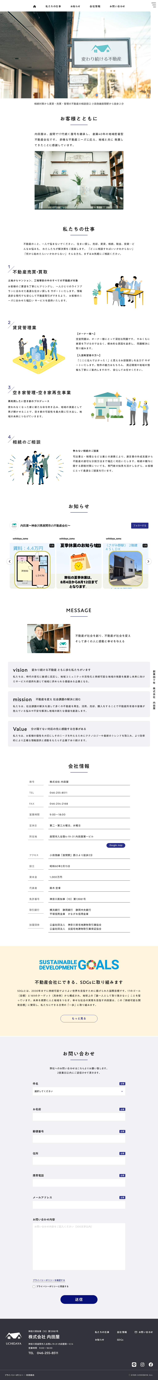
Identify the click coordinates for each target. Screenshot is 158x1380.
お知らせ (75, 6)
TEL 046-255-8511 (43, 1353)
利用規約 (30, 1375)
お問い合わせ (117, 6)
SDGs (120, 1339)
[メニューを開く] (154, 5)
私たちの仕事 (53, 6)
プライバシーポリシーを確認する (49, 1280)
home (34, 6)
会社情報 (95, 6)
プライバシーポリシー (14, 1375)
